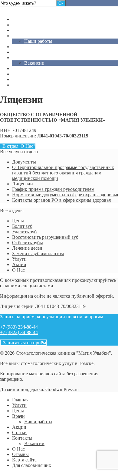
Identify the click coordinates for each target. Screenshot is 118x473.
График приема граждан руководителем (53, 189)
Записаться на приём (23, 342)
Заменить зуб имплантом (38, 253)
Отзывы (20, 73)
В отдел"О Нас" (17, 146)
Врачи (18, 35)
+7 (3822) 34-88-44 (19, 332)
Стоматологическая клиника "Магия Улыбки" (47, 9)
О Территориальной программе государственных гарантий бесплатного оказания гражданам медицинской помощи (63, 173)
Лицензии (22, 183)
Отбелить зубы (27, 242)
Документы (24, 161)
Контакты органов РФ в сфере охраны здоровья (61, 200)
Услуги (19, 24)
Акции (19, 46)
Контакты (22, 57)
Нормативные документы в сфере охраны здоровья (65, 194)
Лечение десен (27, 248)
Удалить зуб (24, 231)
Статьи (19, 52)
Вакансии (34, 63)
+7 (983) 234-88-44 (19, 326)
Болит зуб (22, 226)
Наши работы (38, 41)
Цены (18, 30)
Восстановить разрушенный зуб (45, 237)
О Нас (18, 68)
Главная (20, 19)
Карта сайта (24, 79)
